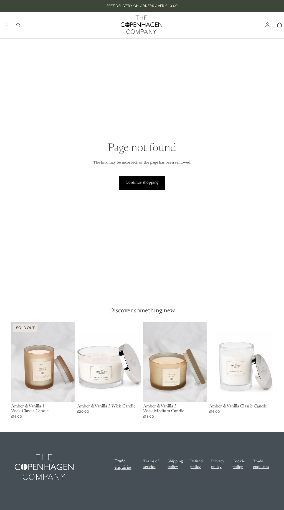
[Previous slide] (83, 362)
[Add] (132, 393)
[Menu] (6, 25)
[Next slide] (135, 362)
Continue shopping (142, 183)
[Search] (18, 25)
